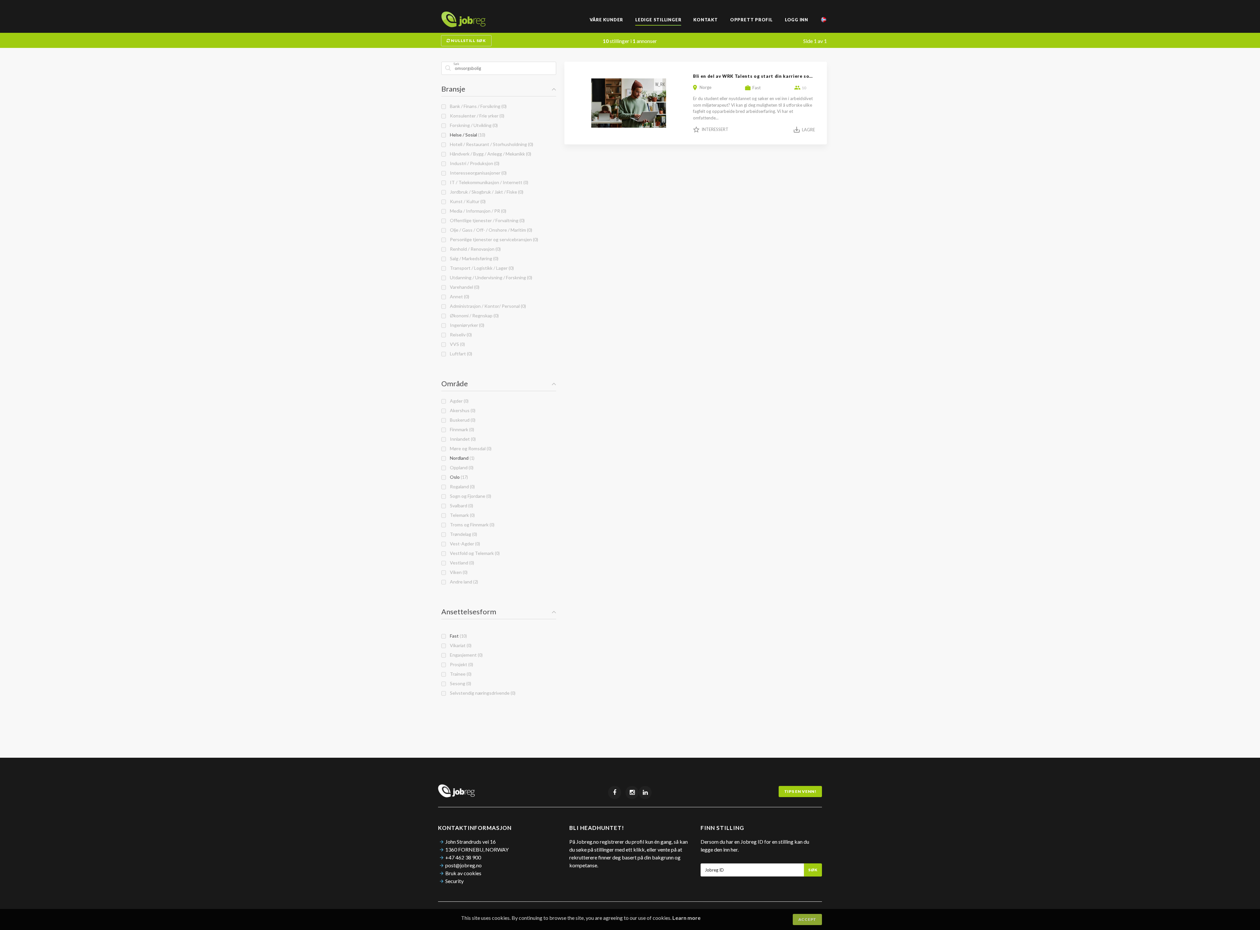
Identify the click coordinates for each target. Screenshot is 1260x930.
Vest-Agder (464, 543)
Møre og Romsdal (470, 448)
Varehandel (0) (463, 287)
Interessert (715, 129)
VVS (456, 344)
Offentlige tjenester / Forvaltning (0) (486, 220)
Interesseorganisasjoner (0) (477, 173)
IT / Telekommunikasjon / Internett (488, 182)
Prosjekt (460, 664)
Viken (458, 572)
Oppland (460, 467)
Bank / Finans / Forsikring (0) (477, 106)
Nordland (461, 458)
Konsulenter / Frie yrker (476, 115)
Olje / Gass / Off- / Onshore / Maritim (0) (490, 230)
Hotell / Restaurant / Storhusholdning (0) (490, 144)
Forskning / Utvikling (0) (473, 125)
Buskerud (461, 420)
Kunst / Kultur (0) (467, 201)
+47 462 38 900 (463, 857)
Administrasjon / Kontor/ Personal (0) (487, 306)
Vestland (461, 562)
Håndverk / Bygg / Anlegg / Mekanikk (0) (489, 154)
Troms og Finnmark (471, 524)
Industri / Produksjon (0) (473, 163)
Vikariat (460, 645)
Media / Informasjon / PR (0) (477, 211)
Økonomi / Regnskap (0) (473, 315)
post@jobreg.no (463, 865)
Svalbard (460, 505)
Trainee (460, 674)
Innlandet (462, 439)
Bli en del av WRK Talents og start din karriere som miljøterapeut (770, 76)
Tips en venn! (800, 791)
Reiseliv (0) (460, 334)
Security (454, 881)
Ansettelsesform (468, 611)
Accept (807, 919)
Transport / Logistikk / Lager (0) (481, 268)
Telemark (461, 515)
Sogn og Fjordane (469, 496)
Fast (457, 636)
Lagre (808, 129)
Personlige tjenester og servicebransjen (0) (493, 239)
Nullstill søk (468, 40)
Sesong (459, 683)
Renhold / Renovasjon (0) (474, 249)
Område (454, 383)
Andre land (463, 581)
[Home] (463, 25)
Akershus (461, 410)
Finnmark (461, 429)
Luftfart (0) (460, 353)
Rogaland (461, 486)
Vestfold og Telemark (474, 553)
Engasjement (465, 655)
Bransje (453, 88)
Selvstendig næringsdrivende (481, 693)
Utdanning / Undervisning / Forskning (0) (490, 277)
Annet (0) (458, 296)
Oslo (458, 477)
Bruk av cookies (463, 873)
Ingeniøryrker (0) (466, 325)
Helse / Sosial (466, 134)
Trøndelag (462, 534)
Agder (458, 401)
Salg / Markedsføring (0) (473, 258)
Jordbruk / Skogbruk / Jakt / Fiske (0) (485, 192)
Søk (813, 869)
